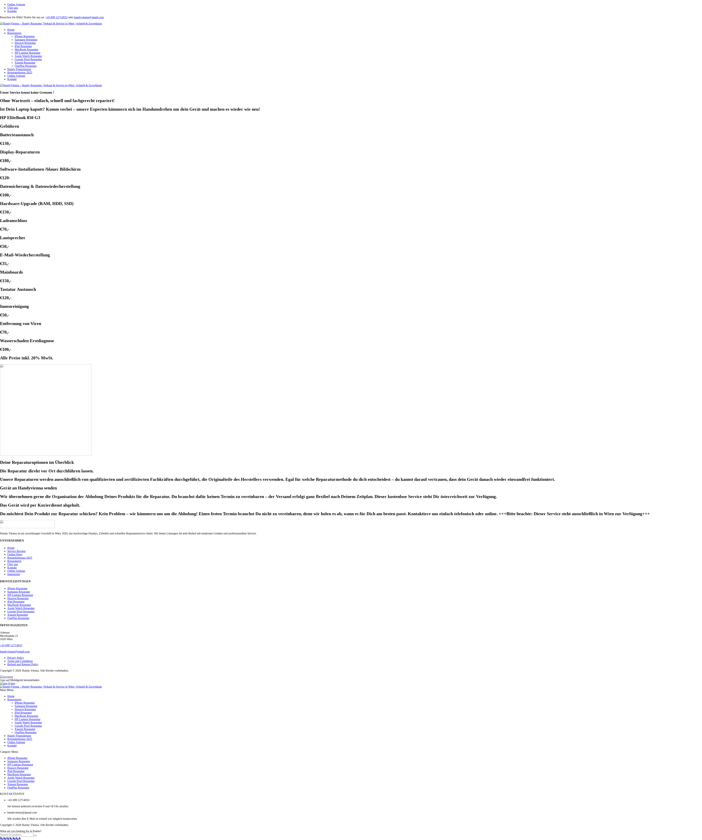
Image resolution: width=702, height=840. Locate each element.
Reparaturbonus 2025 (19, 72)
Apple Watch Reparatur (28, 56)
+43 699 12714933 (56, 17)
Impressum (13, 574)
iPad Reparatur (23, 46)
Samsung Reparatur (26, 39)
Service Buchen (16, 551)
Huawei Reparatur (25, 42)
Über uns (12, 7)
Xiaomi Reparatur (25, 62)
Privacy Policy (15, 657)
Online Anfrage (16, 4)
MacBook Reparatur (26, 49)
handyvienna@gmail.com (89, 17)
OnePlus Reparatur (26, 65)
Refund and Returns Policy (23, 664)
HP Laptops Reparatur (27, 52)
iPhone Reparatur (25, 36)
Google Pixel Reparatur (28, 59)
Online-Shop (14, 554)
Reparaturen (14, 33)
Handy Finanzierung (19, 69)
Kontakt (12, 11)
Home (10, 29)
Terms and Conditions (20, 661)
